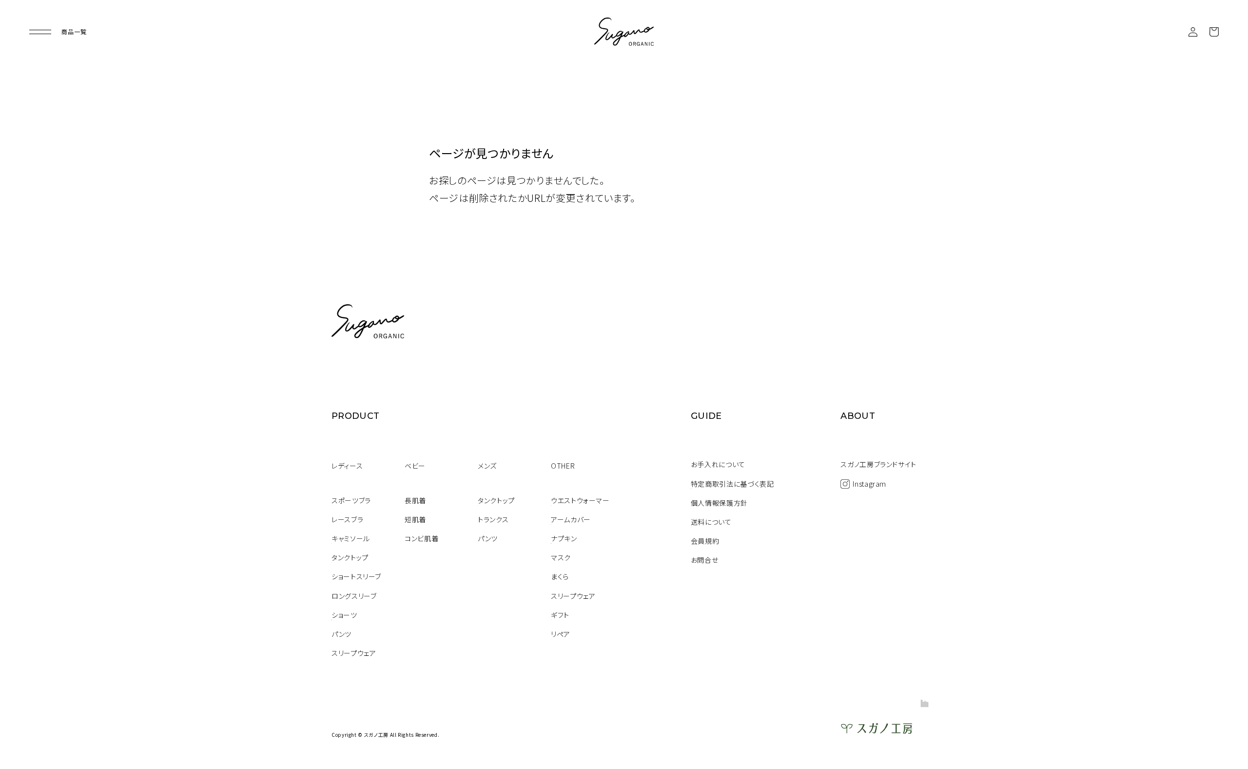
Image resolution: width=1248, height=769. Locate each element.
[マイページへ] (1193, 32)
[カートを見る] (1214, 32)
